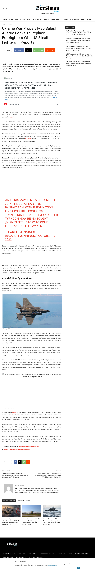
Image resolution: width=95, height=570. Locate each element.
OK (78, 567)
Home (3, 24)
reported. (13, 117)
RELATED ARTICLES (9, 501)
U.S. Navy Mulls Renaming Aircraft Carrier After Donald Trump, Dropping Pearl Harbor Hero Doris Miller (78, 63)
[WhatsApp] (24, 462)
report (14, 412)
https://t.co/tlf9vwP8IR (23, 226)
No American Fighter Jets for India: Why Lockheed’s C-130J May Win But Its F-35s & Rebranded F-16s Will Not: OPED (78, 33)
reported (28, 139)
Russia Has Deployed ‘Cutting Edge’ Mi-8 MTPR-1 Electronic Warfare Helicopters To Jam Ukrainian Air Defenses (15, 475)
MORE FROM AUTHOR (23, 501)
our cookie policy (52, 565)
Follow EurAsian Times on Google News (17, 449)
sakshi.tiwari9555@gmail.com (29, 446)
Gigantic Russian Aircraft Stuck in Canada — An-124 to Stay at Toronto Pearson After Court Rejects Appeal (79, 40)
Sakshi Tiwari (7, 46)
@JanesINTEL (15, 222)
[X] (6, 8)
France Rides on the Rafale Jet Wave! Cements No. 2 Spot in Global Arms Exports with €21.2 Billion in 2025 (78, 48)
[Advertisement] (31, 58)
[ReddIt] (28, 462)
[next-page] (6, 528)
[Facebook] (3, 8)
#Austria (12, 200)
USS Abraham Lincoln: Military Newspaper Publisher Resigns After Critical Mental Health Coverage (79, 56)
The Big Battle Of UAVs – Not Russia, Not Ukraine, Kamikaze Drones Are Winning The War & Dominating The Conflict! (48, 475)
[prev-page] (3, 528)
